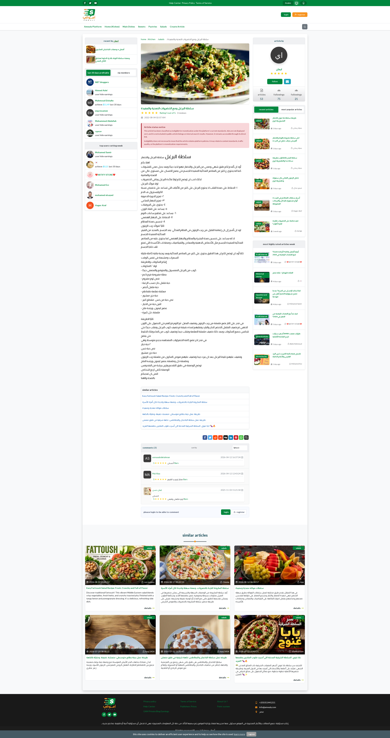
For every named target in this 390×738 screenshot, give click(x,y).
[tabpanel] (111, 107)
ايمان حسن (157, 490)
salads (161, 39)
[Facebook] (205, 437)
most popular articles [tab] (291, 109)
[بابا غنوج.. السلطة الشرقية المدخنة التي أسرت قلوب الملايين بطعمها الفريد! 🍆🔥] (269, 634)
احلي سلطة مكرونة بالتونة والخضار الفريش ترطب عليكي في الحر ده (286, 139)
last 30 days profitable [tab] (98, 73)
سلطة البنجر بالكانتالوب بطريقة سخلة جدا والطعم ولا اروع (285, 159)
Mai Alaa (156, 473)
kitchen (151, 39)
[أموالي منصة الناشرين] (89, 14)
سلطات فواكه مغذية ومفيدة (155, 408)
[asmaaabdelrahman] (147, 458)
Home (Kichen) (112, 26)
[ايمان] (279, 55)
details (147, 608)
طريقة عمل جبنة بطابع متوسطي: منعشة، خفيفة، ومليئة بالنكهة (171, 414)
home (143, 39)
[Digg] (225, 437)
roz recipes (149, 582)
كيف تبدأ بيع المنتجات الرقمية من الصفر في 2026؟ (285, 315)
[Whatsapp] (241, 437)
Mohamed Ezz (296, 364)
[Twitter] (210, 437)
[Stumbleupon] (220, 437)
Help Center (175, 3)
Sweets (141, 26)
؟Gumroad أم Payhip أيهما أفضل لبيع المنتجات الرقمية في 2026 (286, 253)
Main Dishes (129, 26)
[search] (304, 26)
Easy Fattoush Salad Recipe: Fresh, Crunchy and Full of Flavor (171, 396)
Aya (302, 582)
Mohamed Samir (295, 304)
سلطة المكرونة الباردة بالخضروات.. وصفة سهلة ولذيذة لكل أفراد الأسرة (174, 402)
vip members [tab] (124, 73)
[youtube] (95, 3)
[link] (279, 73)
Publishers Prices (188, 706)
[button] (246, 437)
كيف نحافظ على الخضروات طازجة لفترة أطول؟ (285, 222)
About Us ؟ (222, 701)
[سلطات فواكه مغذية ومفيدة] (269, 565)
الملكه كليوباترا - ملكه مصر (283, 273)
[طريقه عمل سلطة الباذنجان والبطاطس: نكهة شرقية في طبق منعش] (195, 634)
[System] (296, 3)
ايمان (116, 41)
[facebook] (85, 3)
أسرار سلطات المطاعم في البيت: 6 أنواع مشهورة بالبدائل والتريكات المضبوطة (286, 201)
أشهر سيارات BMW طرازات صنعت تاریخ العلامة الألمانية (286, 335)
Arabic (288, 3)
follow (275, 81)
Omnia (226, 582)
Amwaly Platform (93, 26)
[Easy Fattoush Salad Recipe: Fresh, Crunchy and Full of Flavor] (120, 565)
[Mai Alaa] (147, 474)
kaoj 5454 (149, 651)
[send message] (287, 81)
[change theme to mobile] (303, 3)
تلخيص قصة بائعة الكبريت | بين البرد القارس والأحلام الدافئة (287, 355)
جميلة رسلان (297, 128)
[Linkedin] (231, 437)
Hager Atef (297, 211)
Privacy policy (149, 701)
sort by (194, 447)
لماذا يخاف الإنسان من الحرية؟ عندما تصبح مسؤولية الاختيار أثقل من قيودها (287, 294)
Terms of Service (204, 3)
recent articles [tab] (266, 109)
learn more (239, 734)
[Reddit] (215, 437)
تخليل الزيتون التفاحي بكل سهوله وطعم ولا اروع (286, 179)
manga (299, 231)
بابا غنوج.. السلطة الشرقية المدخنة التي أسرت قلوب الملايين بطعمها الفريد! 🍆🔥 (178, 426)
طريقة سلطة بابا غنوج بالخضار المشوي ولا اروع (284, 119)
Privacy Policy (188, 3)
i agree (251, 734)
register (241, 512)
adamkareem (298, 651)
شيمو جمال (298, 188)
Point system (223, 706)
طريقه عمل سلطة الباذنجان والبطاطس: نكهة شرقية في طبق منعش (174, 420)
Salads (163, 26)
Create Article (177, 26)
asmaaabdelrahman (161, 457)
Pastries (153, 26)
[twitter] (90, 3)
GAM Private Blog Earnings (156, 711)
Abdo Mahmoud (296, 344)
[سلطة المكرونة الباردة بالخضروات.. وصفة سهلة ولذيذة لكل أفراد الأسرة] (195, 565)
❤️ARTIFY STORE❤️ (294, 262)
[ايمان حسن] (147, 491)
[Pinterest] (236, 437)
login (226, 512)
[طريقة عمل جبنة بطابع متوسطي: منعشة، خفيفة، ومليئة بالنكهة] (120, 634)
